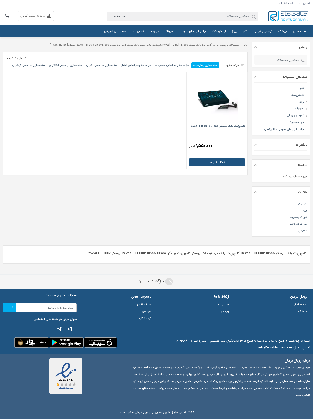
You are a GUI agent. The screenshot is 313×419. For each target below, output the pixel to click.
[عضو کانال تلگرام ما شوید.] (59, 330)
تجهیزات (299, 108)
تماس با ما (304, 3)
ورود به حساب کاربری (32, 16)
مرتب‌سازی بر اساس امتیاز (136, 65)
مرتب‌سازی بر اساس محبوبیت (172, 65)
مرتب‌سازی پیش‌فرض (205, 65)
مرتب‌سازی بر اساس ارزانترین (66, 65)
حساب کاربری (143, 304)
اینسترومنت (297, 95)
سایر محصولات (296, 122)
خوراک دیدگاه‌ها (298, 224)
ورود (305, 210)
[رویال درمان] (288, 16)
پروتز (301, 102)
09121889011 (183, 340)
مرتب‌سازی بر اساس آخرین (101, 65)
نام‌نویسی (302, 203)
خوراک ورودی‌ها (298, 217)
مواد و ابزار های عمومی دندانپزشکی (284, 129)
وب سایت (223, 311)
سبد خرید (145, 311)
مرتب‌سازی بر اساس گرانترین (28, 65)
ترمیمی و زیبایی (295, 115)
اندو (302, 88)
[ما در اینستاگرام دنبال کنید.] (69, 330)
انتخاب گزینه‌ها (217, 162)
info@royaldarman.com (275, 347)
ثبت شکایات (286, 3)
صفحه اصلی (300, 304)
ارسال (10, 307)
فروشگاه (302, 311)
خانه (245, 45)
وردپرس (302, 230)
